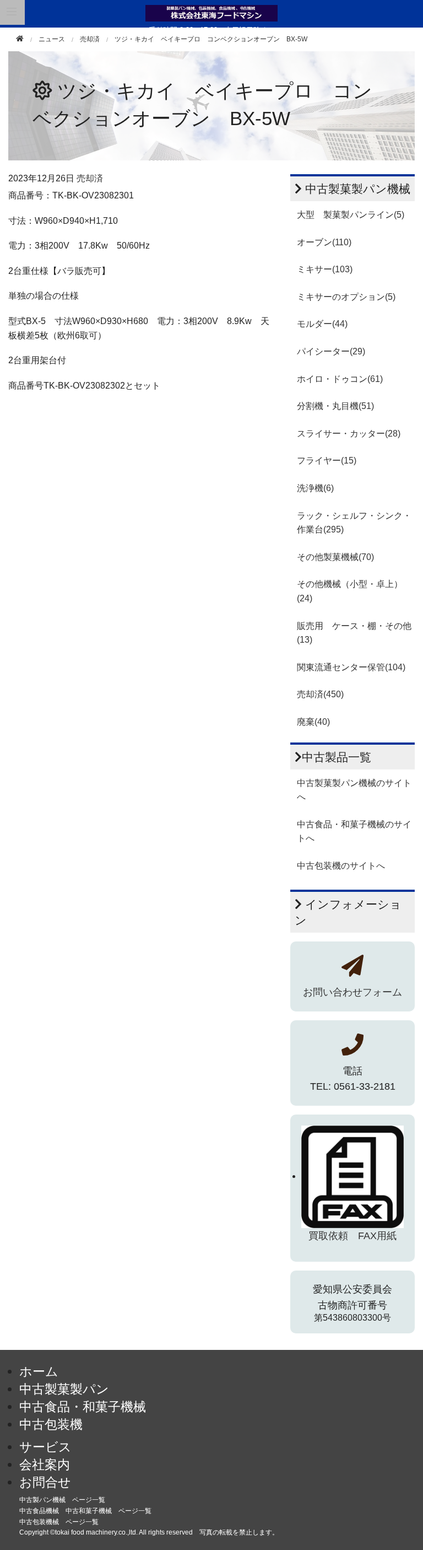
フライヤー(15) (326, 460)
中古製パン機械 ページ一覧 (62, 1500)
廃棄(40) (313, 721)
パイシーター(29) (331, 351)
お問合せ (45, 1482)
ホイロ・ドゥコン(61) (340, 379)
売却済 (90, 39)
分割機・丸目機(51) (335, 406)
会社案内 (44, 1464)
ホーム (38, 1371)
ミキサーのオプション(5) (346, 297)
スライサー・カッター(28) (348, 433)
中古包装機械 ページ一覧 (59, 1522)
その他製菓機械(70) (335, 557)
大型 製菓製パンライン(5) (350, 214)
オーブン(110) (324, 242)
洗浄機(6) (315, 488)
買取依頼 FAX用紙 (352, 1235)
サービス (45, 1447)
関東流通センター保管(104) (351, 667)
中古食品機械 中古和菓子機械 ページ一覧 (85, 1511)
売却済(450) (320, 694)
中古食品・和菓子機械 (82, 1407)
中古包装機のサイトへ (341, 865)
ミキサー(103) (324, 269)
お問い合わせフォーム (352, 992)
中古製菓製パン (64, 1389)
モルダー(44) (322, 324)
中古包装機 (51, 1424)
